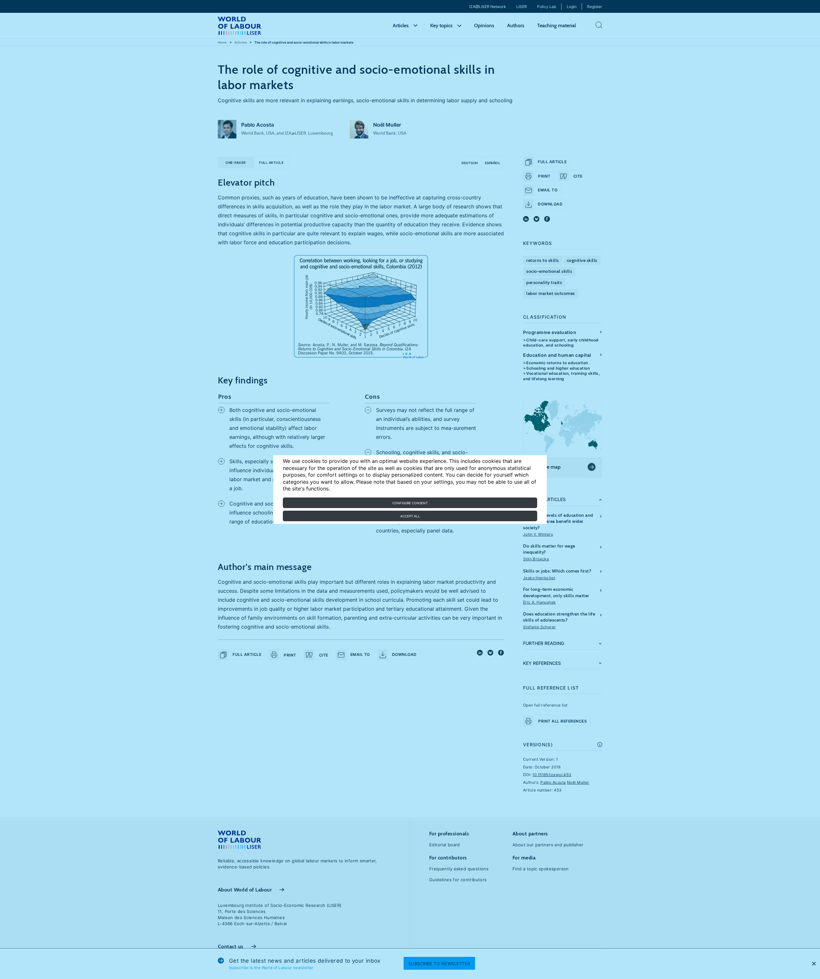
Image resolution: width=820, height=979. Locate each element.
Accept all (410, 516)
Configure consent (410, 503)
